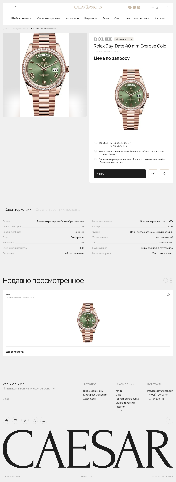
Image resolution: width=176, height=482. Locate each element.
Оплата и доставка (125, 402)
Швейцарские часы (93, 390)
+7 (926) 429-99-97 (157, 394)
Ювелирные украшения (95, 394)
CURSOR (169, 476)
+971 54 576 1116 (155, 398)
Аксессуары (89, 398)
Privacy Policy (86, 476)
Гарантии (120, 406)
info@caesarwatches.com (160, 390)
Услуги (119, 390)
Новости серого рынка (127, 398)
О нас (118, 394)
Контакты (120, 410)
